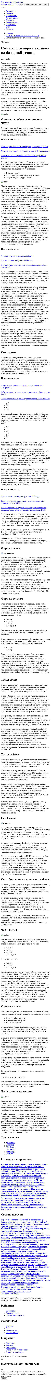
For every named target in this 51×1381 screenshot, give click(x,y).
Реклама (9, 1345)
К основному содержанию (12, 2)
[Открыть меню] (4, 7)
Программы (11, 25)
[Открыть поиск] (2, 7)
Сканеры (9, 13)
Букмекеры (10, 11)
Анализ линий (12, 18)
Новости (9, 29)
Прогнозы (10, 20)
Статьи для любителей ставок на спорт (22, 35)
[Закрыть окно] (2, 1359)
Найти (4, 1379)
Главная (9, 33)
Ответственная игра (14, 1352)
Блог (8, 27)
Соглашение (11, 1348)
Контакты (10, 1343)
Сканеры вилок (12, 1313)
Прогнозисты (11, 16)
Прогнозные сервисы (15, 1315)
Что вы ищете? (7, 1371)
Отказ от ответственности (17, 1350)
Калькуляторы (12, 22)
